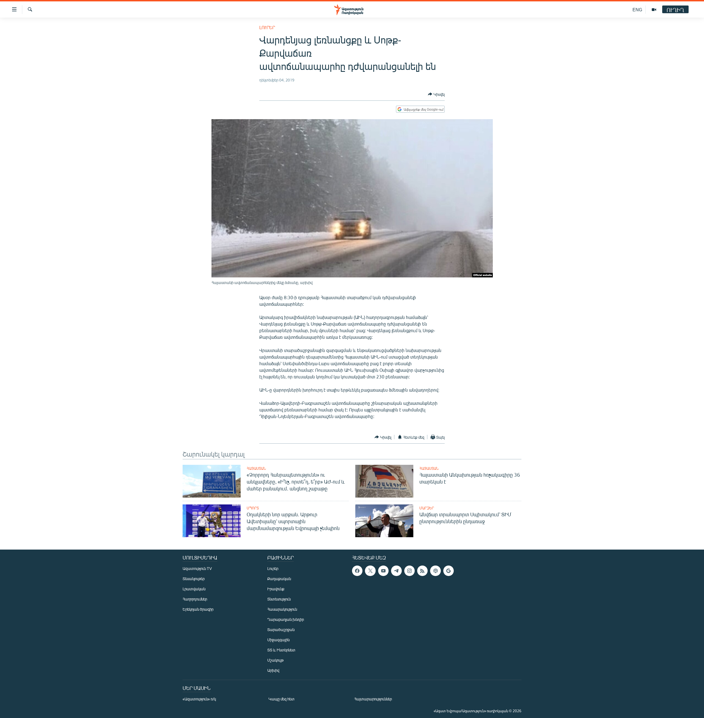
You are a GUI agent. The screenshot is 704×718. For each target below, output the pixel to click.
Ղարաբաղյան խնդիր (285, 619)
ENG (637, 9)
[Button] (436, 94)
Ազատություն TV (197, 568)
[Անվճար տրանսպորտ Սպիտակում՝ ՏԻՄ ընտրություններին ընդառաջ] (384, 520)
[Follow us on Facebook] (357, 571)
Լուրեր (267, 27)
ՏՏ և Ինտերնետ (281, 650)
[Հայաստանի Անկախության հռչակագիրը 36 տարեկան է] (384, 481)
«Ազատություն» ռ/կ (199, 699)
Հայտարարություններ (373, 699)
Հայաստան (256, 468)
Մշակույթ (275, 660)
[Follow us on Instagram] (409, 571)
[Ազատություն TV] (654, 10)
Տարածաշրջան (281, 629)
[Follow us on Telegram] (396, 571)
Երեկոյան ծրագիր (198, 609)
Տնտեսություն (279, 599)
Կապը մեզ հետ (281, 699)
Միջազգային (278, 639)
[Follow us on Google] (448, 571)
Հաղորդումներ (195, 599)
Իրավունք (275, 588)
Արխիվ (273, 670)
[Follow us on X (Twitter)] (370, 571)
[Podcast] (435, 571)
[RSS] (422, 571)
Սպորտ (253, 508)
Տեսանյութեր (194, 578)
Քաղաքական (279, 578)
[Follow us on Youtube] (383, 571)
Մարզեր (426, 508)
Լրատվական (194, 588)
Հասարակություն (282, 609)
